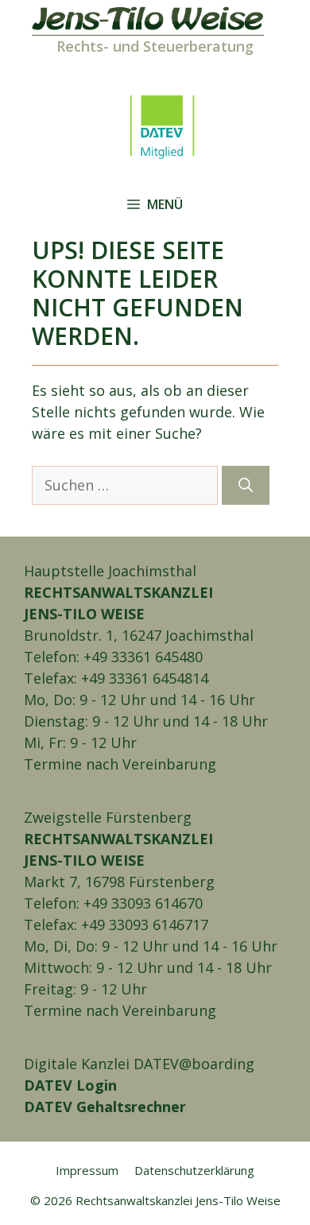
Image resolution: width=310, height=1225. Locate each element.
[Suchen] (245, 485)
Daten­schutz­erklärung (194, 1170)
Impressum (87, 1170)
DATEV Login (70, 1085)
